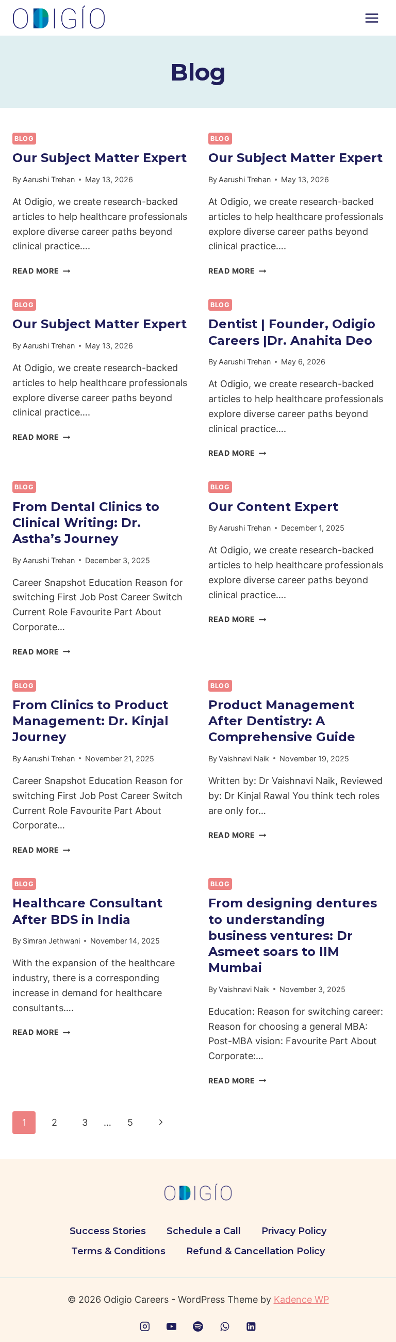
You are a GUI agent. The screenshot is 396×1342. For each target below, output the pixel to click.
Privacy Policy (293, 1231)
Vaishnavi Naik (244, 758)
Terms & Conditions (118, 1251)
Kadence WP (301, 1299)
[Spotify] (198, 1326)
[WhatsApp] (224, 1326)
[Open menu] (371, 17)
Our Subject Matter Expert (99, 157)
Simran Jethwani (51, 940)
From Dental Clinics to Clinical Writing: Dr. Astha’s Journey (85, 522)
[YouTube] (171, 1326)
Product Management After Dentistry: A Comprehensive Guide (281, 720)
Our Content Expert (273, 506)
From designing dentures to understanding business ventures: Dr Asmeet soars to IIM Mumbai (292, 935)
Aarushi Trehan (49, 179)
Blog (24, 138)
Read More (41, 270)
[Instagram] (145, 1326)
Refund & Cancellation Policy (255, 1251)
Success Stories (108, 1231)
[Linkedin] (251, 1326)
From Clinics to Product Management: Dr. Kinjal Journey (90, 720)
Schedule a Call (204, 1231)
